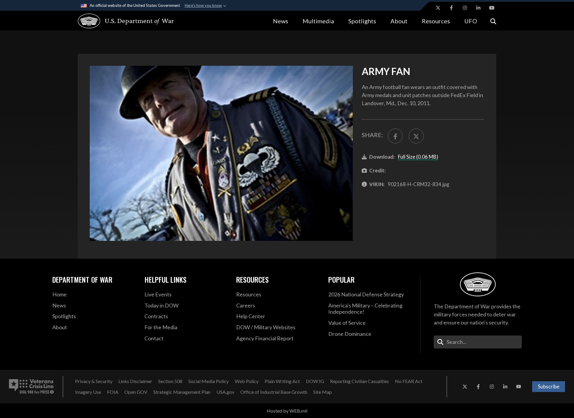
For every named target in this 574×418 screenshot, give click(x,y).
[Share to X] (416, 135)
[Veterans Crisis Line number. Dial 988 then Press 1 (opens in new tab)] (31, 386)
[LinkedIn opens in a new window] (478, 7)
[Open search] (493, 20)
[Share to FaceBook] (395, 135)
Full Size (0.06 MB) (418, 157)
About (398, 21)
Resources (436, 21)
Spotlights (362, 21)
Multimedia (318, 21)
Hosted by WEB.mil (287, 411)
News (280, 21)
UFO (470, 21)
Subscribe (548, 386)
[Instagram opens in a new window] (464, 7)
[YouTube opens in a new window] (491, 7)
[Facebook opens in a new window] (451, 7)
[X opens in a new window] (437, 7)
